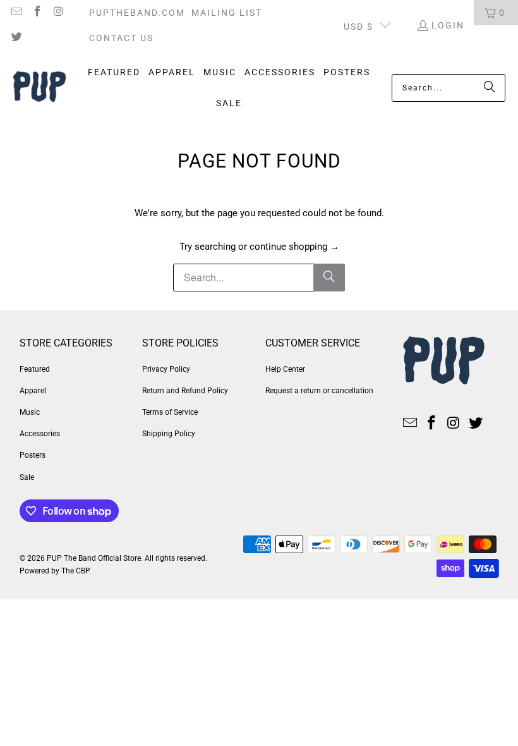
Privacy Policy (166, 369)
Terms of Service (170, 412)
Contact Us (121, 38)
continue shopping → (294, 246)
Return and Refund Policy (185, 390)
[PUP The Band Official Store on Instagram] (58, 13)
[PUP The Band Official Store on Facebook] (37, 13)
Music (30, 412)
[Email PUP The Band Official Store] (15, 13)
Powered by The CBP (54, 570)
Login (447, 25)
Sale (27, 477)
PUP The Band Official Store (94, 558)
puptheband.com (137, 13)
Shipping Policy (168, 433)
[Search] (489, 88)
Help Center (285, 369)
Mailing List (226, 13)
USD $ (358, 26)
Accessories (40, 433)
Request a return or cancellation (319, 390)
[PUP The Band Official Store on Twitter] (15, 38)
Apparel (33, 390)
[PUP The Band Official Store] (39, 88)
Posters (32, 455)
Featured (35, 369)
